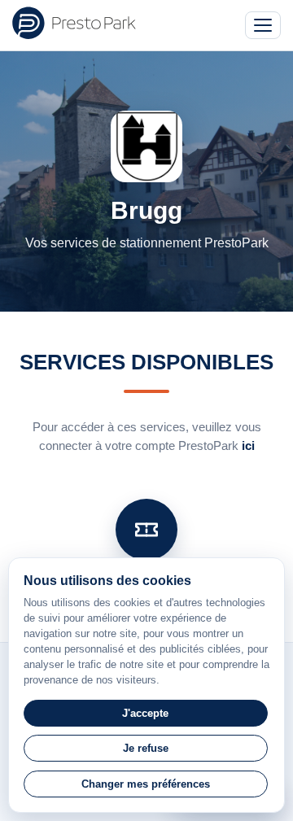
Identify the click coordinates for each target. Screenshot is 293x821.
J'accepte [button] (145, 713)
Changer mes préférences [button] (145, 784)
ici (248, 445)
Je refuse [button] (145, 748)
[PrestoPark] (74, 23)
